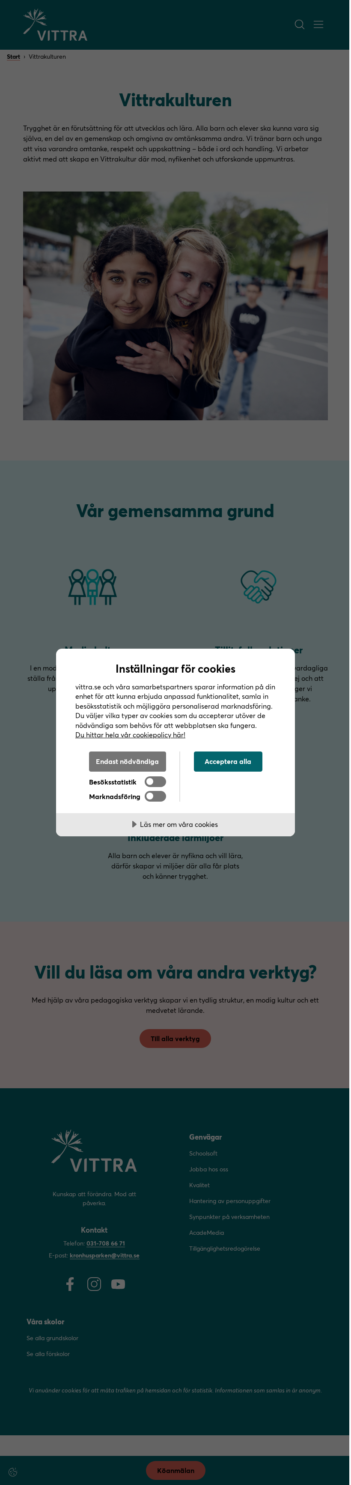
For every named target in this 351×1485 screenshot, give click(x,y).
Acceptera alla (228, 761)
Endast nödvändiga (127, 761)
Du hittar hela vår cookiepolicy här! (130, 734)
